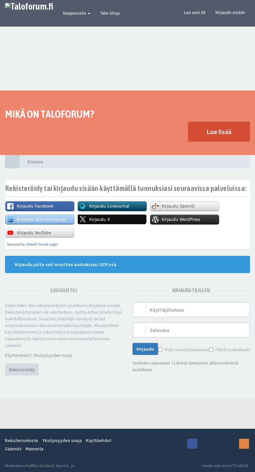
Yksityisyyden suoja (52, 355)
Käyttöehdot (17, 355)
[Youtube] (218, 444)
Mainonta (34, 449)
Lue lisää (219, 131)
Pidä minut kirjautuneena (189, 350)
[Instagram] (205, 444)
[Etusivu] (12, 161)
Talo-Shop (110, 13)
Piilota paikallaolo (232, 350)
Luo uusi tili (195, 12)
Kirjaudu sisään (230, 12)
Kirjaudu (145, 349)
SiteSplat (46, 465)
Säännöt (13, 449)
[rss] (244, 444)
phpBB (29, 465)
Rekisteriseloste (21, 440)
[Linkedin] (231, 444)
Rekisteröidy (22, 370)
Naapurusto (75, 13)
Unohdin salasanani (151, 363)
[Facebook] (192, 444)
